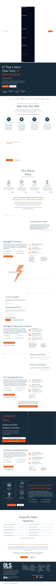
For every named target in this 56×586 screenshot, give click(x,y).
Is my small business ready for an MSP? (34, 524)
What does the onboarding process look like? (9, 529)
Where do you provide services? (8, 532)
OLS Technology (10, 583)
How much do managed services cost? (34, 532)
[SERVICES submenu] (22, 8)
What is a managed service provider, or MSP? (10, 524)
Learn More (13, 86)
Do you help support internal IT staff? (34, 535)
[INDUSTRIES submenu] (22, 16)
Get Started (5, 86)
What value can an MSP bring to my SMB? (34, 529)
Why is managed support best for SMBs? (9, 535)
